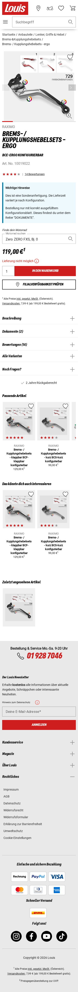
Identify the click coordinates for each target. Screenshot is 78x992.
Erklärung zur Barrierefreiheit (22, 824)
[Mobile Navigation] (5, 22)
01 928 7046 (44, 656)
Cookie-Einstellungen (17, 838)
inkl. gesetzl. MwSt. (27, 298)
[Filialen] (38, 8)
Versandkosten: (11, 303)
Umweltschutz (13, 831)
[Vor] (72, 87)
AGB (6, 796)
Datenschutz (12, 803)
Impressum (11, 789)
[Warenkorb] (72, 8)
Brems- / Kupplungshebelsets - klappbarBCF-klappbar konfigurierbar (19, 457)
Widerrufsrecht (13, 810)
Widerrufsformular (15, 817)
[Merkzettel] (61, 8)
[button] (70, 22)
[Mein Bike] (50, 8)
